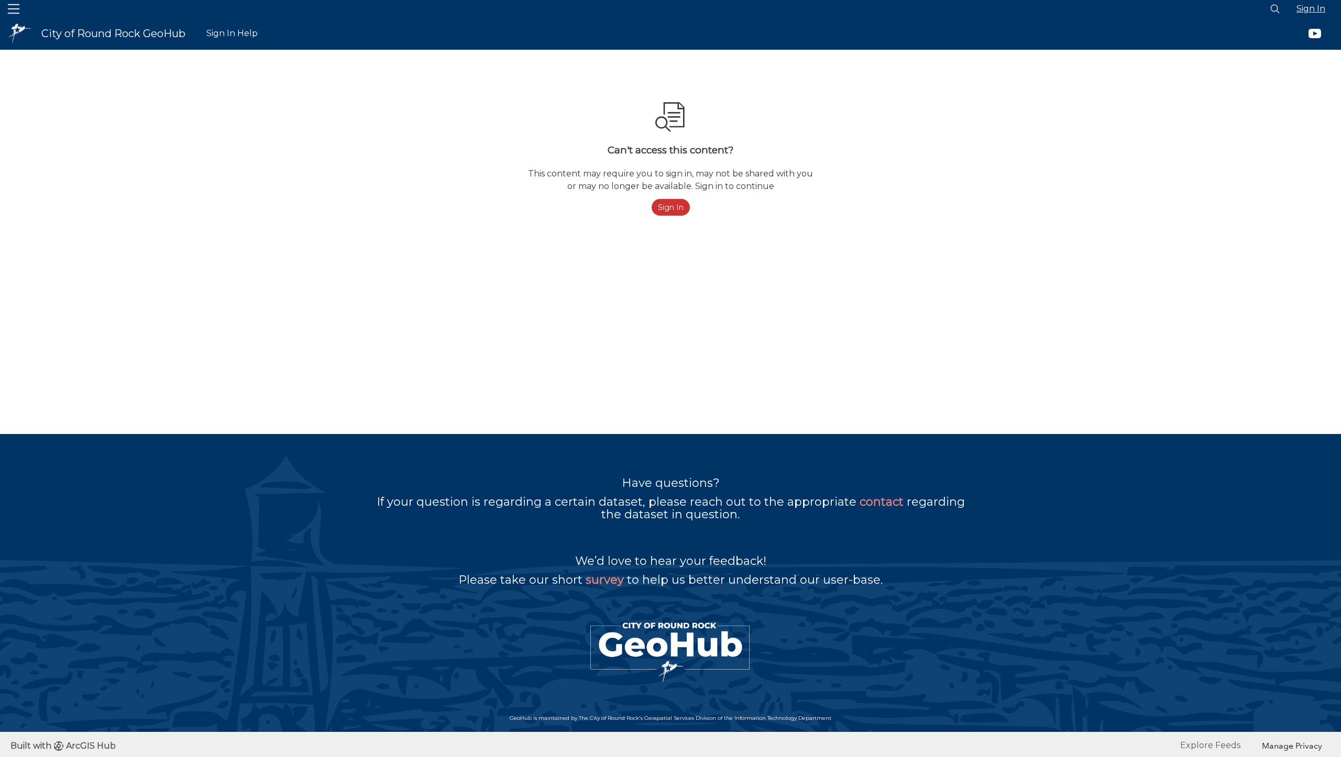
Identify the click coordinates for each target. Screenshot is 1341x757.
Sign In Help (232, 33)
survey (605, 580)
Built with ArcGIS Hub (63, 746)
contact (882, 502)
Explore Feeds (1210, 745)
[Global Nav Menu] (14, 9)
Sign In (1310, 9)
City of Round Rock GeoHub (113, 33)
